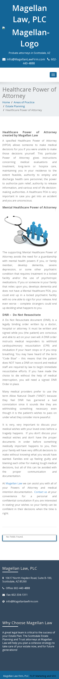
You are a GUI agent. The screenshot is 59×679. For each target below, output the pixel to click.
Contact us (40, 492)
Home (6, 102)
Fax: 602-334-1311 (17, 594)
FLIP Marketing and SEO (43, 675)
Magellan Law (14, 483)
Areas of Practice (24, 102)
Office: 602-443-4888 (18, 588)
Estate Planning (15, 106)
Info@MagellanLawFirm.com (26, 59)
